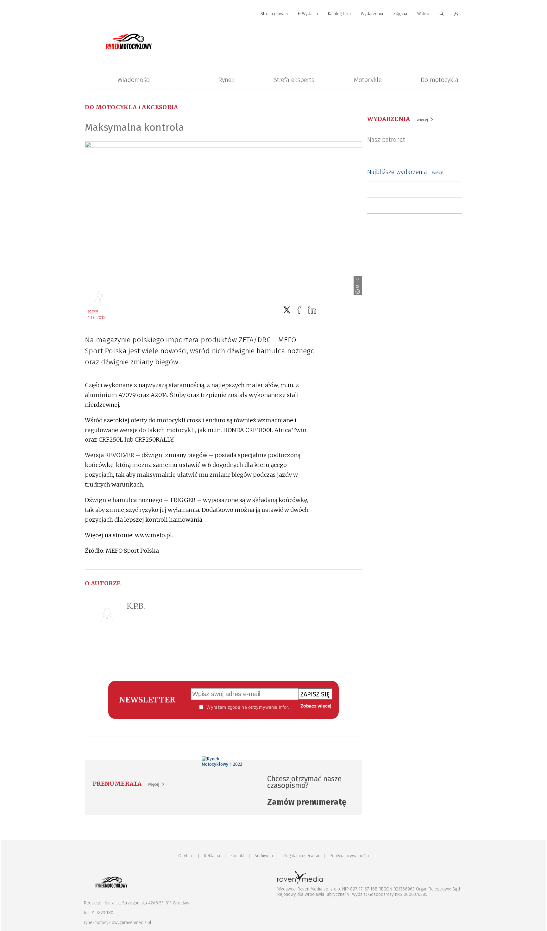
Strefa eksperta (294, 80)
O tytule (185, 856)
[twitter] (287, 310)
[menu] (273, 14)
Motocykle (368, 80)
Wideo (423, 13)
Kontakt (237, 856)
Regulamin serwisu (301, 856)
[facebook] (299, 310)
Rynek (226, 80)
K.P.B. (93, 312)
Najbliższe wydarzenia (405, 172)
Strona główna (274, 13)
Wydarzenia (372, 13)
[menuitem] (274, 14)
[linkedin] (312, 310)
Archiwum (264, 856)
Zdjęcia (400, 13)
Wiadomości (134, 80)
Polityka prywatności (349, 856)
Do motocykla (439, 80)
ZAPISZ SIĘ (315, 694)
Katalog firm (339, 13)
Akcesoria (160, 107)
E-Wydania (308, 13)
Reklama (212, 856)
